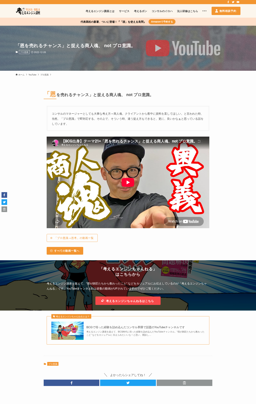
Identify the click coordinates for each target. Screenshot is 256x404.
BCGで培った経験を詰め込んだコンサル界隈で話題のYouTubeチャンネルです (135, 327)
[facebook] (228, 2)
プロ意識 (24, 51)
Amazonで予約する (162, 21)
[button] (71, 383)
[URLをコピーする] (184, 383)
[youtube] (238, 2)
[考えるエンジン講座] (28, 11)
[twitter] (233, 2)
